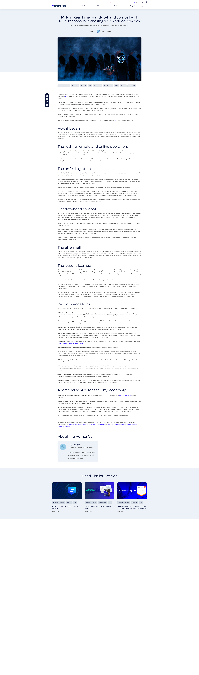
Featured (83, 85)
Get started (142, 6)
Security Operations (64, 85)
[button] (136, 2)
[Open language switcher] (146, 2)
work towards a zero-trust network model (71, 343)
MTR (90, 85)
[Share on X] (47, 99)
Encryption (75, 85)
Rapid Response (108, 85)
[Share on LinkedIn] (47, 102)
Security (123, 85)
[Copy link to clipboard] (47, 96)
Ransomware (97, 85)
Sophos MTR (132, 85)
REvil (116, 85)
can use (105, 395)
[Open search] (142, 2)
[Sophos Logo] (59, 6)
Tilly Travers (109, 31)
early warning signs (125, 395)
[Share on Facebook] (47, 105)
